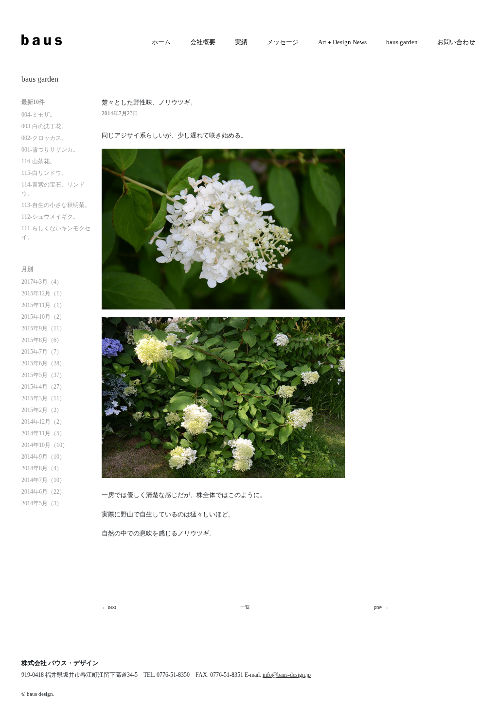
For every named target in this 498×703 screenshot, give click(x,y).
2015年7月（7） (41, 351)
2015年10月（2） (43, 316)
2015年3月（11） (43, 398)
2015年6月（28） (43, 363)
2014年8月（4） (41, 468)
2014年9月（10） (43, 456)
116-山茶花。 (38, 161)
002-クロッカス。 (44, 138)
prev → (381, 607)
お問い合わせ (456, 42)
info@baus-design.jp (287, 674)
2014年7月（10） (43, 480)
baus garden (402, 42)
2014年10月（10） (44, 445)
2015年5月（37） (43, 375)
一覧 (245, 607)
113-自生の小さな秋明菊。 (55, 205)
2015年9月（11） (43, 328)
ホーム (161, 42)
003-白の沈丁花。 (44, 126)
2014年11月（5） (43, 433)
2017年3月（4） (41, 281)
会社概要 (202, 42)
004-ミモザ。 (38, 114)
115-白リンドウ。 (44, 173)
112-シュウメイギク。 (50, 216)
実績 (241, 42)
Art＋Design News (342, 42)
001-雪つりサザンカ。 (50, 149)
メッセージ (283, 42)
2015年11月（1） (43, 305)
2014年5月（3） (41, 503)
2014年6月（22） (43, 491)
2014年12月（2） (43, 421)
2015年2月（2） (41, 410)
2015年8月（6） (41, 340)
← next (109, 607)
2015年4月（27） (43, 386)
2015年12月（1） (43, 293)
